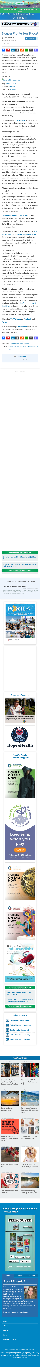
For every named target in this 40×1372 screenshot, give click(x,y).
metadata (20, 341)
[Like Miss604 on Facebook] (23, 18)
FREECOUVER (23, 9)
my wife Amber (20, 120)
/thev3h (13, 89)
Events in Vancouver (10, 1339)
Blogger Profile (21, 326)
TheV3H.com (11, 84)
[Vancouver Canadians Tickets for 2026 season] (20, 24)
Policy (5, 1335)
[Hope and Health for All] (20, 737)
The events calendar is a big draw (14, 215)
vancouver (26, 344)
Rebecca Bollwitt (8, 38)
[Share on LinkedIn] (13, 50)
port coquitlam (24, 346)
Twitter (4, 322)
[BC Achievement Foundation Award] (20, 779)
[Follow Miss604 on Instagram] (17, 18)
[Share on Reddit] (22, 50)
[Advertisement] (20, 459)
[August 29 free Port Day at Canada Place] (20, 622)
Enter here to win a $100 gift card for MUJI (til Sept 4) (19, 558)
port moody (32, 346)
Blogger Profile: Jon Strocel (20, 33)
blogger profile (14, 344)
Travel (15, 14)
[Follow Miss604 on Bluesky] (14, 18)
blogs (21, 344)
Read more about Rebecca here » (15, 1312)
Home (5, 1321)
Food (9, 14)
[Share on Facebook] (3, 50)
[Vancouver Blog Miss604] (20, 3)
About (25, 14)
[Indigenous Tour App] (20, 710)
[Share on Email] (17, 50)
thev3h (12, 86)
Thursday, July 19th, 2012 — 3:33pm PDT (11, 42)
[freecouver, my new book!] (20, 1270)
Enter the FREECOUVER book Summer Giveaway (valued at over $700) (19, 565)
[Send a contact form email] (27, 18)
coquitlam (16, 346)
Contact (31, 14)
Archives (32, 1276)
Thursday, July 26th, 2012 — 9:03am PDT (30, 588)
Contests (20, 1276)
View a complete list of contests (19, 570)
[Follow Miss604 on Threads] (20, 18)
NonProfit (3, 14)
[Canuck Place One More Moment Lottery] (20, 830)
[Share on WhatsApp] (27, 50)
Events (20, 14)
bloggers (10, 346)
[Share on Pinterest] (8, 50)
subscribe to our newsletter (25, 234)
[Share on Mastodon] (36, 50)
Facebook (27, 319)
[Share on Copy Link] (31, 50)
